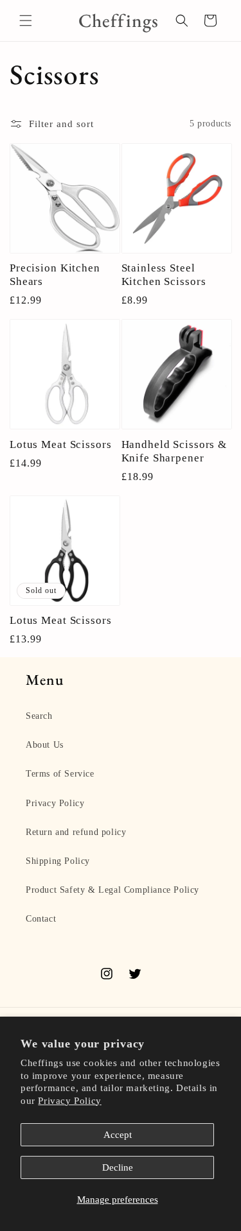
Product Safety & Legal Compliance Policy (112, 890)
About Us (45, 745)
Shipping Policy (58, 861)
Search (39, 716)
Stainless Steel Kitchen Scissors (163, 274)
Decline (117, 1167)
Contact (41, 919)
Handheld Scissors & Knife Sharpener (174, 451)
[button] (26, 20)
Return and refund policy (76, 832)
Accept (117, 1135)
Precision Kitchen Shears (55, 274)
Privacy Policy (69, 1101)
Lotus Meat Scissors (61, 444)
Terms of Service (60, 774)
